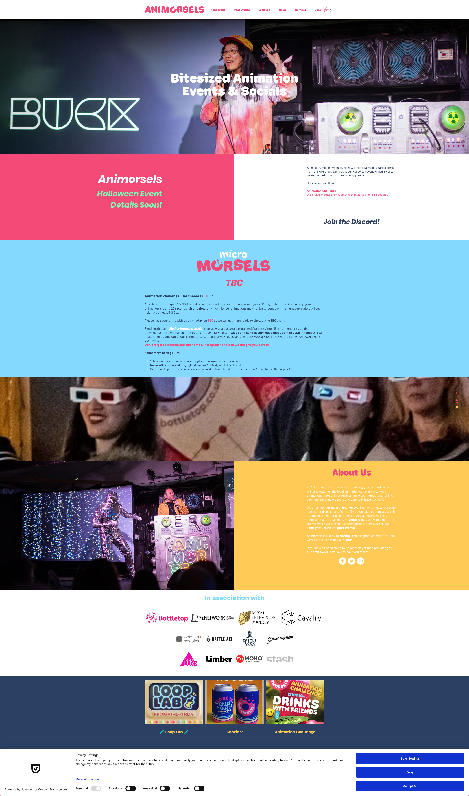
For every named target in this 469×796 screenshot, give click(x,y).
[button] (329, 9)
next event (320, 552)
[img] (158, 639)
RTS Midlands (342, 540)
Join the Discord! (352, 221)
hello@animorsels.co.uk (184, 329)
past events (345, 528)
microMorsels (354, 520)
